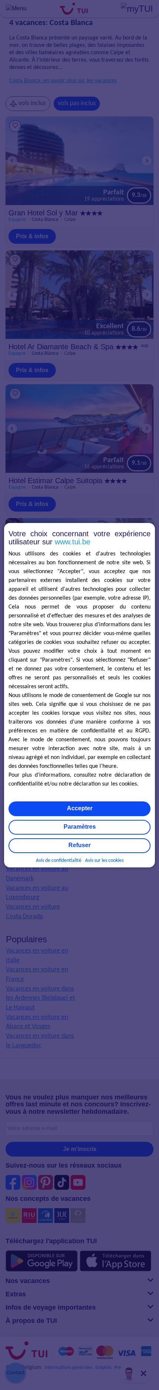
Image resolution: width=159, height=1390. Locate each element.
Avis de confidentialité (58, 860)
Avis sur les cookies (104, 860)
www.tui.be (72, 542)
